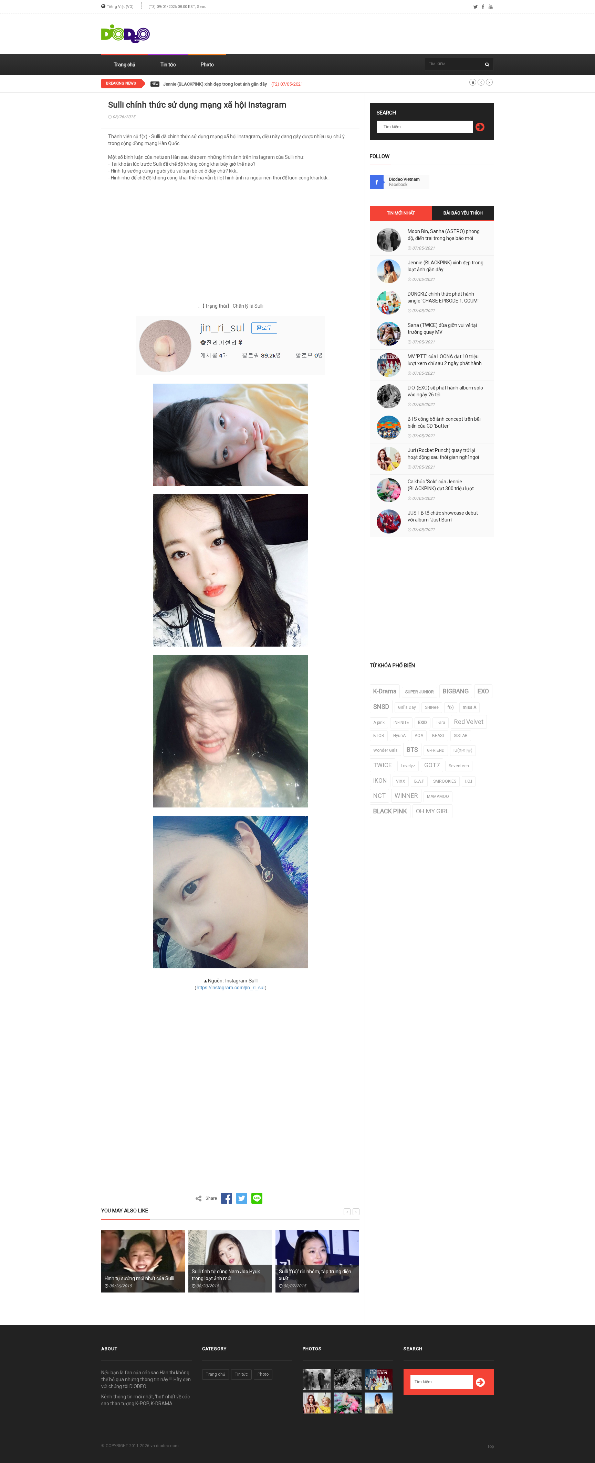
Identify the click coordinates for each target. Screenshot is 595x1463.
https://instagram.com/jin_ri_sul (230, 987)
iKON (380, 780)
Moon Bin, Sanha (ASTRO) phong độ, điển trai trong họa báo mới (444, 235)
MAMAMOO (438, 796)
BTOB (378, 735)
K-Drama (384, 691)
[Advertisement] (368, 34)
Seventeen (459, 765)
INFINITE (401, 722)
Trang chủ (124, 64)
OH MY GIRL (432, 811)
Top (490, 1446)
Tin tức (168, 64)
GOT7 (432, 765)
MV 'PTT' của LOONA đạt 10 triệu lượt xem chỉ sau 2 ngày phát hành (445, 360)
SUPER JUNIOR (419, 692)
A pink (379, 722)
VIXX (400, 781)
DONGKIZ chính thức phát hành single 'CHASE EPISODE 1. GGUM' (227, 84)
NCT (379, 795)
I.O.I (468, 781)
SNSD (381, 706)
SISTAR (461, 735)
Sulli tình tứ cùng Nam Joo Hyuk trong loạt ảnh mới (140, 1275)
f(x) (451, 707)
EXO (483, 691)
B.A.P (419, 781)
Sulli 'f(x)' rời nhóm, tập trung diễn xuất (229, 1275)
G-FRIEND (436, 750)
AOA (419, 735)
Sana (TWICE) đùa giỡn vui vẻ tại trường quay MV (442, 328)
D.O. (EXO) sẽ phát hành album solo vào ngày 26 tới (445, 391)
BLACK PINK (390, 811)
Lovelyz (408, 765)
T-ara (440, 722)
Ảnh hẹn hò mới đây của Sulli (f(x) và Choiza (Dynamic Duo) (316, 1275)
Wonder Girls (385, 750)
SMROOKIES (444, 781)
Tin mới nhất (401, 213)
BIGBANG (456, 691)
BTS (412, 749)
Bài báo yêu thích (463, 213)
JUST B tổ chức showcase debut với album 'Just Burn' (443, 516)
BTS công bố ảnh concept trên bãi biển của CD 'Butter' (444, 422)
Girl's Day (407, 707)
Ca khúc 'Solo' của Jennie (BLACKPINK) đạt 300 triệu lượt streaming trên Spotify (441, 488)
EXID (422, 722)
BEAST (438, 735)
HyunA (399, 735)
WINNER (406, 795)
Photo (207, 64)
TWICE (382, 765)
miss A (469, 707)
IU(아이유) (462, 750)
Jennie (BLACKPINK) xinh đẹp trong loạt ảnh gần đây (445, 266)
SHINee (432, 707)
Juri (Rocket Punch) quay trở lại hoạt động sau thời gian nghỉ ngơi (443, 454)
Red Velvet (468, 721)
